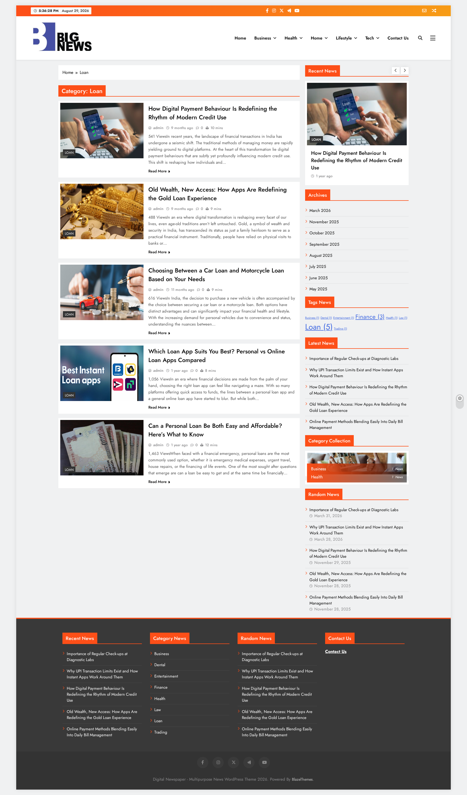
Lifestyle (344, 38)
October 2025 (321, 233)
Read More (157, 171)
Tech (369, 38)
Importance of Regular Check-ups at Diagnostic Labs (353, 359)
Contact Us (398, 38)
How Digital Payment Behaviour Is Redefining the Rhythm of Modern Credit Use (212, 112)
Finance (370, 316)
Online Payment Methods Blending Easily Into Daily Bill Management (102, 732)
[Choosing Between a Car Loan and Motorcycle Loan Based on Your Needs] (102, 292)
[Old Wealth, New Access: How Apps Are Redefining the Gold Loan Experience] (102, 211)
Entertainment (343, 318)
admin (158, 127)
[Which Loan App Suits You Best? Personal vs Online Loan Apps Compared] (102, 373)
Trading (340, 329)
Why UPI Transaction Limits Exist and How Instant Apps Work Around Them (102, 674)
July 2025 (317, 267)
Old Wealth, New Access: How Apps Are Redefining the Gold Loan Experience (102, 715)
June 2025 (318, 278)
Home (240, 38)
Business (262, 38)
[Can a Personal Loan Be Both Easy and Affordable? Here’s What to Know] (102, 447)
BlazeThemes (302, 779)
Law (403, 318)
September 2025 (324, 244)
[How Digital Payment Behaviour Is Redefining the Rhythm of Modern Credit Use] (102, 130)
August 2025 (320, 255)
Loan (69, 152)
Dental (326, 318)
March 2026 (320, 210)
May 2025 (318, 289)
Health (291, 38)
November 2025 (324, 222)
